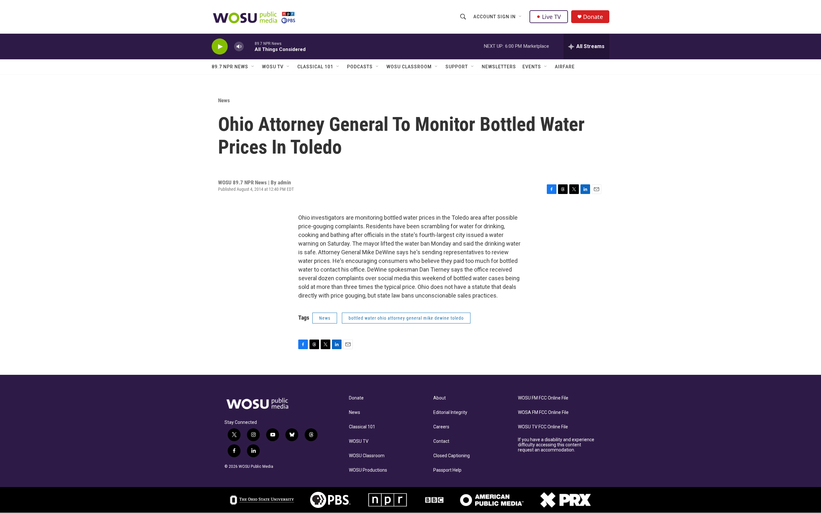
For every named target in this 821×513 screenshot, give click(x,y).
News (224, 100)
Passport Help (447, 470)
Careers (441, 427)
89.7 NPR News (230, 66)
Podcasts (360, 66)
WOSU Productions (368, 470)
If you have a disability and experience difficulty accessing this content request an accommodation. (556, 444)
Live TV (551, 17)
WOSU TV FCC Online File (543, 427)
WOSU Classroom (409, 66)
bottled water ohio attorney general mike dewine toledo (406, 318)
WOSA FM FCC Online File (543, 412)
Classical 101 (315, 66)
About (439, 398)
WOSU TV (273, 66)
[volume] (238, 46)
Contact (441, 441)
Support (456, 66)
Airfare (565, 66)
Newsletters (499, 66)
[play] (220, 46)
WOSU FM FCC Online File (543, 398)
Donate (593, 16)
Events (531, 66)
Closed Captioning (451, 455)
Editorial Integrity (450, 412)
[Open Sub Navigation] (520, 16)
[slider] (249, 46)
